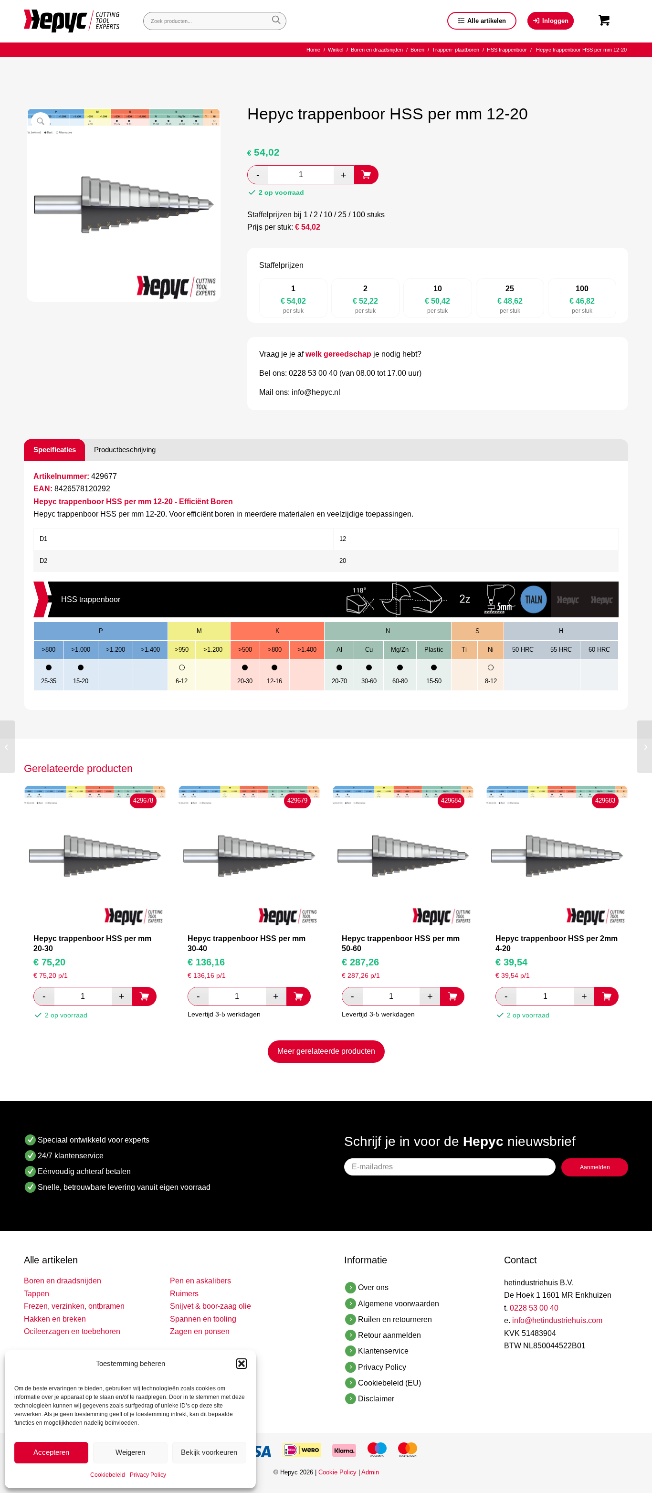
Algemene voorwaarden (398, 1304)
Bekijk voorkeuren (209, 1452)
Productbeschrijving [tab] (125, 449)
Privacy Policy (148, 1475)
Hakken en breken (55, 1319)
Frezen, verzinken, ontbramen (74, 1306)
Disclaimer (376, 1399)
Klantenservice (383, 1351)
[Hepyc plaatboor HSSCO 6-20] (7, 746)
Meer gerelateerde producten (326, 1051)
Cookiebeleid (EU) (389, 1383)
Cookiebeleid (107, 1475)
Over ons (373, 1287)
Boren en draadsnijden (62, 1281)
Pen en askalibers (200, 1281)
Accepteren (51, 1452)
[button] (241, 1363)
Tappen (36, 1294)
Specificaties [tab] (54, 449)
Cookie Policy (337, 1472)
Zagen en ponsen (200, 1331)
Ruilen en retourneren (395, 1319)
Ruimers (184, 1294)
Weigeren (130, 1452)
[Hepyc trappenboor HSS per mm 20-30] (644, 746)
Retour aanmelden (389, 1335)
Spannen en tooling (203, 1319)
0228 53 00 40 (534, 1308)
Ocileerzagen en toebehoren (72, 1331)
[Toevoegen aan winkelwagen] (367, 174)
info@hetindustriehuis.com (557, 1320)
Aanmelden (595, 1167)
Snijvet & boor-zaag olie (210, 1306)
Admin (370, 1472)
